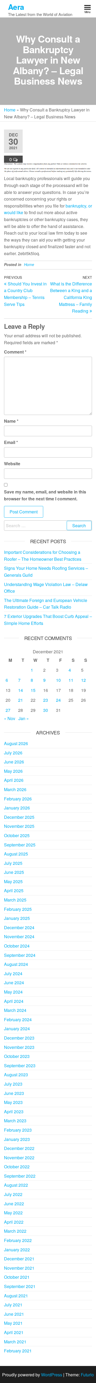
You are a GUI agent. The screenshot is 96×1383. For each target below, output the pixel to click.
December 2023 (19, 1038)
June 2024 (14, 982)
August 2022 (16, 1185)
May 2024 (13, 992)
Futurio (87, 1375)
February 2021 (18, 1351)
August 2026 (16, 743)
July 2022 (13, 1194)
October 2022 (17, 1167)
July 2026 (13, 753)
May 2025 (13, 881)
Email (11, 442)
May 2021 (13, 1323)
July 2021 (13, 1305)
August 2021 (16, 1296)
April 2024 (13, 1001)
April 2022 (13, 1222)
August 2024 (16, 964)
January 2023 (17, 1139)
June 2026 (14, 762)
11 (71, 680)
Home (9, 110)
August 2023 (16, 1074)
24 (58, 700)
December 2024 (19, 927)
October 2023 (17, 1056)
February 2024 (18, 1019)
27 (8, 710)
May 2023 (13, 1102)
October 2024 (17, 946)
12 (83, 680)
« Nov (9, 718)
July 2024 (13, 973)
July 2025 (13, 863)
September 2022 (19, 1176)
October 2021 (17, 1277)
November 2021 (19, 1268)
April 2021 (13, 1332)
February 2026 (18, 799)
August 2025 (16, 854)
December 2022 (19, 1148)
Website (12, 463)
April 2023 (13, 1111)
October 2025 (17, 835)
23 (45, 700)
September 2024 (19, 955)
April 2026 (13, 780)
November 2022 (19, 1157)
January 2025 (17, 918)
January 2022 (17, 1250)
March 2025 (15, 900)
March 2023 (15, 1121)
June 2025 (14, 872)
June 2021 (14, 1314)
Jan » (23, 718)
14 (20, 690)
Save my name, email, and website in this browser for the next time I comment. (45, 495)
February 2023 (18, 1130)
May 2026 (13, 771)
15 (33, 690)
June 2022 (14, 1204)
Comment (15, 352)
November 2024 (19, 936)
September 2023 (19, 1065)
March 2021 (15, 1342)
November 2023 (19, 1047)
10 (58, 680)
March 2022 (15, 1231)
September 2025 (19, 845)
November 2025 (19, 826)
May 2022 (13, 1213)
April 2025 (13, 890)
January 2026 (17, 808)
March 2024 (15, 1010)
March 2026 (15, 789)
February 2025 (18, 909)
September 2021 (19, 1286)
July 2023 (13, 1084)
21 (20, 700)
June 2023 (14, 1093)
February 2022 (18, 1240)
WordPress (51, 1375)
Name (11, 421)
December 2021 (19, 1259)
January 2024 (17, 1028)
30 (45, 710)
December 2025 (19, 817)
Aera (16, 6)
